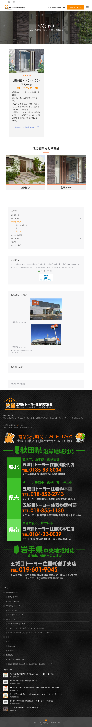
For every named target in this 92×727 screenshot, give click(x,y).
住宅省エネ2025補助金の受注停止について (23, 681)
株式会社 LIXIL (13, 597)
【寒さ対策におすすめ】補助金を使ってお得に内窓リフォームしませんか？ (34, 687)
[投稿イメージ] (5, 675)
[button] (12, 61)
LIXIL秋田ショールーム (18, 322)
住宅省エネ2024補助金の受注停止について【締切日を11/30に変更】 (32, 701)
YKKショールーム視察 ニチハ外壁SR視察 (24, 707)
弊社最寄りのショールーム (14, 606)
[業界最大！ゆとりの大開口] (26, 61)
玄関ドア (25, 187)
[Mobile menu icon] (87, 7)
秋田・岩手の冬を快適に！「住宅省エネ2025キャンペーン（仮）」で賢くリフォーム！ (38, 694)
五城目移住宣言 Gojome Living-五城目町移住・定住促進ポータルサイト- (31, 664)
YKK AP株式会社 (32, 264)
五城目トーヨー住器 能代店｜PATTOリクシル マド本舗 (26, 628)
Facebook (11, 650)
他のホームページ (12, 619)
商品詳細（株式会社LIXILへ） (25, 127)
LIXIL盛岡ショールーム (18, 347)
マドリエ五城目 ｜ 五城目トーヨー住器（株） (23, 624)
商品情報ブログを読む (18, 384)
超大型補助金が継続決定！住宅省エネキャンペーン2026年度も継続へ (32, 674)
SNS (7, 637)
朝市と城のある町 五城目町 (17, 659)
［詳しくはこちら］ (17, 352)
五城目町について (12, 655)
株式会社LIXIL (21, 264)
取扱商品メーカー (12, 592)
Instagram (11, 646)
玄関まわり (66, 187)
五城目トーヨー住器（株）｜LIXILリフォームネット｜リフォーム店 (30, 633)
